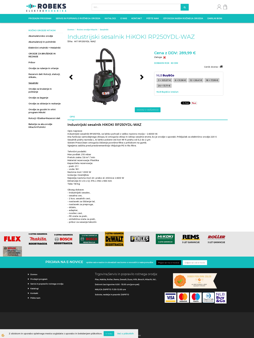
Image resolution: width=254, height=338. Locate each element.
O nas (123, 18)
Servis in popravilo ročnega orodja (78, 18)
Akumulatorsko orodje (41, 36)
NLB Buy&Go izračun (167, 92)
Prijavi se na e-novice (168, 262)
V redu (109, 333)
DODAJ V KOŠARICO (148, 109)
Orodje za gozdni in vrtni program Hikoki (42, 111)
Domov (70, 30)
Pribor (32, 62)
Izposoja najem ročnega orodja (183, 18)
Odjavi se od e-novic (195, 262)
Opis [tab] (72, 116)
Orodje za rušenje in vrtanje (44, 68)
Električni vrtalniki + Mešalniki (45, 47)
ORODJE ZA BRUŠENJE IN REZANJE (42, 55)
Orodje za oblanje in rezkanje (45, 103)
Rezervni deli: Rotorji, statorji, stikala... (44, 75)
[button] (141, 77)
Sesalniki (33, 83)
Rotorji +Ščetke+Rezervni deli (44, 118)
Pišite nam (152, 18)
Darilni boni (214, 18)
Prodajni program (40, 18)
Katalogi (110, 18)
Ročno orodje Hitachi (87, 30)
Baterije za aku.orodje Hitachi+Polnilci (40, 125)
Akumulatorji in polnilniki (42, 42)
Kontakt (136, 18)
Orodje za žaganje (38, 97)
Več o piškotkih (125, 333)
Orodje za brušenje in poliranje (40, 90)
